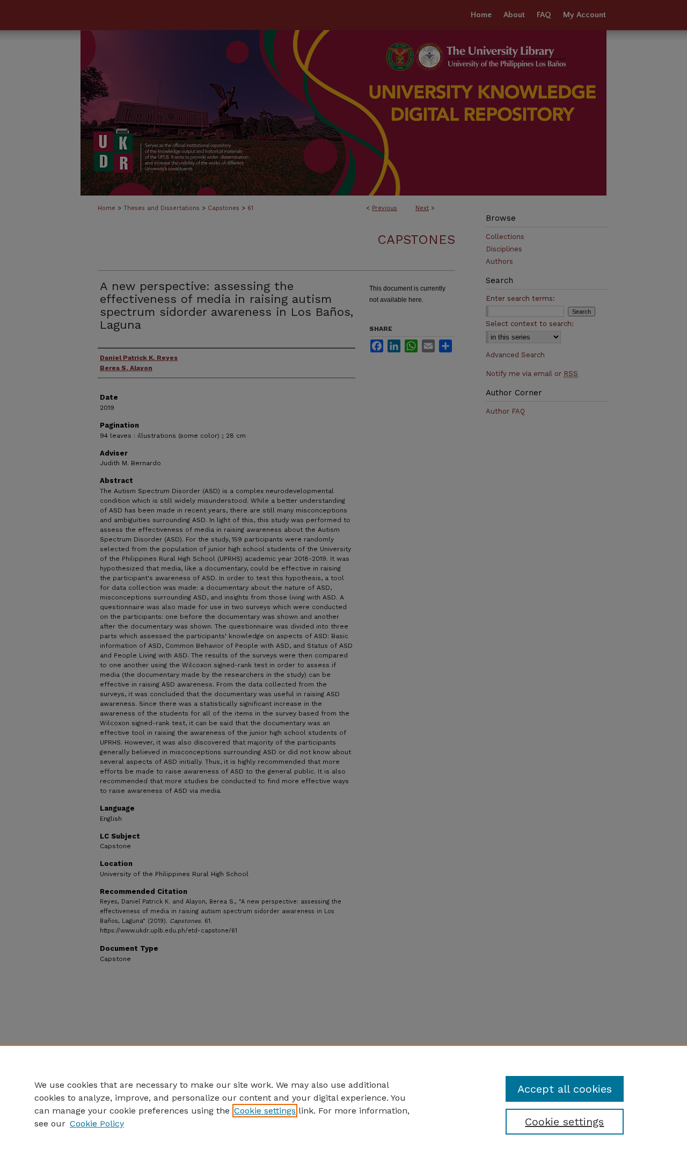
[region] (343, 1104)
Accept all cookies (564, 1088)
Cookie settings (265, 1111)
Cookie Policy (97, 1123)
